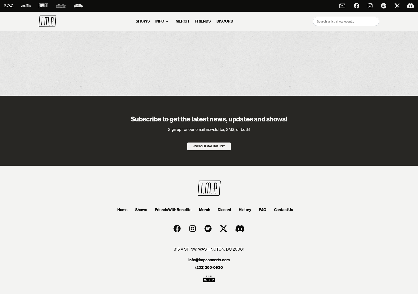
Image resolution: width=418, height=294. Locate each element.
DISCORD (224, 21)
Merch (182, 21)
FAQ (262, 209)
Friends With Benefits (173, 209)
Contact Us (283, 209)
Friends (203, 21)
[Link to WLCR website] (209, 280)
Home (122, 209)
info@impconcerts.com (209, 260)
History (245, 209)
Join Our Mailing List (209, 146)
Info (159, 21)
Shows (142, 21)
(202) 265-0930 (209, 267)
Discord (224, 209)
